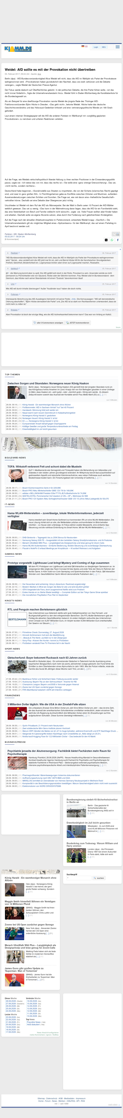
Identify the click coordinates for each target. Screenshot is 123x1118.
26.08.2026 (11, 1005)
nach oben (113, 1104)
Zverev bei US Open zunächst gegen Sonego (42, 687)
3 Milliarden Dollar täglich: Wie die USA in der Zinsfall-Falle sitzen (47, 704)
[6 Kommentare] (12, 239)
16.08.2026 (32, 1001)
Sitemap (41, 1098)
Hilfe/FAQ (71, 1100)
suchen (100, 878)
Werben (61, 1100)
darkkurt (14, 268)
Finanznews (12, 695)
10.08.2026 (32, 1016)
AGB (61, 1098)
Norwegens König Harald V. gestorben (39, 415)
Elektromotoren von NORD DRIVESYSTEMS (41, 786)
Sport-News (12, 648)
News (54, 1100)
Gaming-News (13, 554)
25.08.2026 (11, 1008)
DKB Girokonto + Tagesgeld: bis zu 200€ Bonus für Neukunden (49, 537)
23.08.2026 (11, 1017)
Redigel (14, 253)
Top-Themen (12, 374)
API (77, 1100)
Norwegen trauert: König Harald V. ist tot (39, 418)
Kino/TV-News (13, 600)
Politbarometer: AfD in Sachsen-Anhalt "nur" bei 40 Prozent (48, 407)
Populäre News (34, 1022)
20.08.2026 (11, 1024)
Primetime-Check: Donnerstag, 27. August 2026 (43, 632)
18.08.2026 (11, 1029)
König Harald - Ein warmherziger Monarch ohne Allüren (46, 404)
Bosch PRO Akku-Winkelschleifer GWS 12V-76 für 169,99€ (48, 490)
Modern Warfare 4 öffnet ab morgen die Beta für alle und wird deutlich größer (55, 586)
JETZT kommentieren (79, 322)
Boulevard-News (15, 457)
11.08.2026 (32, 1013)
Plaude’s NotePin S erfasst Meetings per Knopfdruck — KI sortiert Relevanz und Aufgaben (61, 548)
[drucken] (117, 234)
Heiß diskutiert (33, 1024)
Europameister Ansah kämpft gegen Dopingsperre (44, 423)
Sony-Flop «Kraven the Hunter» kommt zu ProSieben (45, 640)
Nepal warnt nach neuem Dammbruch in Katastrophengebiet (48, 412)
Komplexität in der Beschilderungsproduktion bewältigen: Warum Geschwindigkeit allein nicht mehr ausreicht (69, 783)
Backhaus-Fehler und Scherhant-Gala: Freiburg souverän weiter (50, 678)
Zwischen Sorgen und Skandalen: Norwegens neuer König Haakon (48, 383)
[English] (86, 46)
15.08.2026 (32, 1003)
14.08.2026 (32, 1005)
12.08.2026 (32, 1010)
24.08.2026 (11, 1010)
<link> (73, 298)
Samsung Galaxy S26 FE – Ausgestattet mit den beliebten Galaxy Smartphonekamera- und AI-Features (67, 540)
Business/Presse (15, 742)
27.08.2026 (11, 1003)
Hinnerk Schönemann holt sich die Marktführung (43, 635)
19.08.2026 (11, 1027)
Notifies (56, 1034)
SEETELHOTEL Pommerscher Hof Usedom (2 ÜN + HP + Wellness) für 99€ (55, 495)
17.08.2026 (11, 1032)
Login (96, 47)
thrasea (14, 309)
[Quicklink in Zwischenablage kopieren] (114, 234)
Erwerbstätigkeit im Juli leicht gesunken (39, 429)
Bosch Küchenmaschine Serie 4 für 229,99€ (41, 487)
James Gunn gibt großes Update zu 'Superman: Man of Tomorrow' (24, 969)
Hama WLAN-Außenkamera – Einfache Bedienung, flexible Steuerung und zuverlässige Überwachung (67, 545)
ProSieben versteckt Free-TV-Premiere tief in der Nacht (46, 643)
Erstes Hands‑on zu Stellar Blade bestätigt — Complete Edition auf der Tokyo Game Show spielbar (65, 592)
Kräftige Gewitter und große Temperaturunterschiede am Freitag (50, 426)
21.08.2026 (11, 1022)
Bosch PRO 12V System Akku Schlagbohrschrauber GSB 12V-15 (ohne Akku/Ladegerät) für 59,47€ (65, 498)
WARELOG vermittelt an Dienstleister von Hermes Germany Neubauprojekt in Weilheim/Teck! (62, 780)
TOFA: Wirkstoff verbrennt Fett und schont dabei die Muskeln (45, 466)
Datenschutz (51, 1098)
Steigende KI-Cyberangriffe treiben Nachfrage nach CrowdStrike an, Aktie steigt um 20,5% (61, 733)
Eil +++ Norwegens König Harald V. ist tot (40, 420)
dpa (39, 73)
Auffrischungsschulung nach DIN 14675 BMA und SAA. (46, 777)
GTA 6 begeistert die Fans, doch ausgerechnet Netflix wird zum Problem (53, 589)
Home (41, 1100)
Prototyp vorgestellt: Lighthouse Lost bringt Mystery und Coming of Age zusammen (58, 563)
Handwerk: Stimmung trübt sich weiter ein (40, 410)
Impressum (81, 1098)
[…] (101, 394)
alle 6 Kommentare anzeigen (50, 322)
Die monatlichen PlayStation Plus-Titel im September (45, 594)
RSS (83, 1100)
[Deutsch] (83, 46)
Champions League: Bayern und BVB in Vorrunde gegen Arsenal (50, 684)
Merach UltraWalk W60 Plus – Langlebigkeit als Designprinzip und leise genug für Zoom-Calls (63, 542)
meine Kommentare (37, 1034)
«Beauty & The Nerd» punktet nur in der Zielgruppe (44, 637)
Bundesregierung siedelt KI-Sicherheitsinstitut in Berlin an (92, 801)
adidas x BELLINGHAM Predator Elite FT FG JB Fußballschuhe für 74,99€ (54, 493)
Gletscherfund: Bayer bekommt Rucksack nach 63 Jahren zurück (47, 657)
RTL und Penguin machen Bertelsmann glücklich (37, 609)
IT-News (10, 504)
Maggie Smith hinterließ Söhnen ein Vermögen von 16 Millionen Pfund (30, 902)
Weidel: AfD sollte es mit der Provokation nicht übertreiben (50, 69)
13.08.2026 (32, 1008)
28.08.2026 (11, 1001)
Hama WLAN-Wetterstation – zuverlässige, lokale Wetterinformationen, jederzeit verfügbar (56, 514)
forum (118, 327)
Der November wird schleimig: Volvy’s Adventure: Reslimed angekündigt (53, 584)
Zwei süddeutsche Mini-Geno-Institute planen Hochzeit (46, 728)
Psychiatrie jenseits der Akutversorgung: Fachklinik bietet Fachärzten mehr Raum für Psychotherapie (59, 752)
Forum (48, 1100)
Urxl (12, 284)
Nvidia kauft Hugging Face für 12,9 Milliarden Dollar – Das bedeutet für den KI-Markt (58, 736)
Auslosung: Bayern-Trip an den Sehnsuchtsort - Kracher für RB (49, 681)
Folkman (14, 294)
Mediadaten (69, 1098)
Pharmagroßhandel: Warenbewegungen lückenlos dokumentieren (51, 775)
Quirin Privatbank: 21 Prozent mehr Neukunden (43, 725)
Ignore (48, 1034)
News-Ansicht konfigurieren (48, 1032)
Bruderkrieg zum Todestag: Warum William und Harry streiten (92, 844)
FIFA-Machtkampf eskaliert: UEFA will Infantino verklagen (47, 689)
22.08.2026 (11, 1019)
